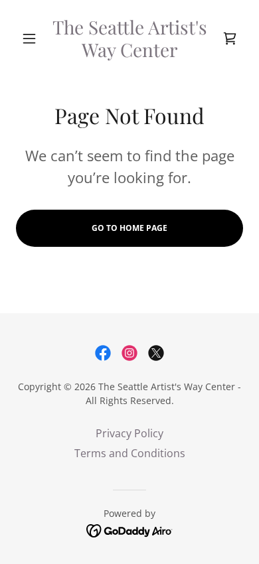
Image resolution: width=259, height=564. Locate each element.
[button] (33, 38)
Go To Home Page (129, 228)
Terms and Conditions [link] (129, 453)
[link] (129, 38)
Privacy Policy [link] (129, 433)
